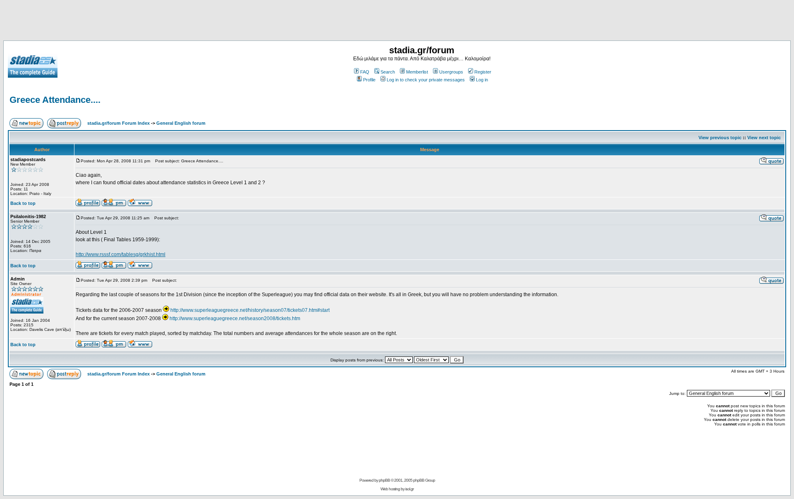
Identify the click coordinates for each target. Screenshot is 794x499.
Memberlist (417, 71)
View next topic (764, 137)
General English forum (181, 123)
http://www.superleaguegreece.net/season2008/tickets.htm (235, 318)
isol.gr (409, 489)
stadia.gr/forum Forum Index (118, 123)
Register (482, 71)
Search (387, 71)
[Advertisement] (397, 21)
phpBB (384, 480)
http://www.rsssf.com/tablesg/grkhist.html (120, 254)
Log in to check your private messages (426, 79)
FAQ (364, 71)
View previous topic (719, 137)
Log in (482, 79)
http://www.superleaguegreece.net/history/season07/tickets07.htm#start (250, 310)
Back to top (23, 203)
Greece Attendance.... (55, 100)
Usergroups (451, 71)
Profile (369, 79)
